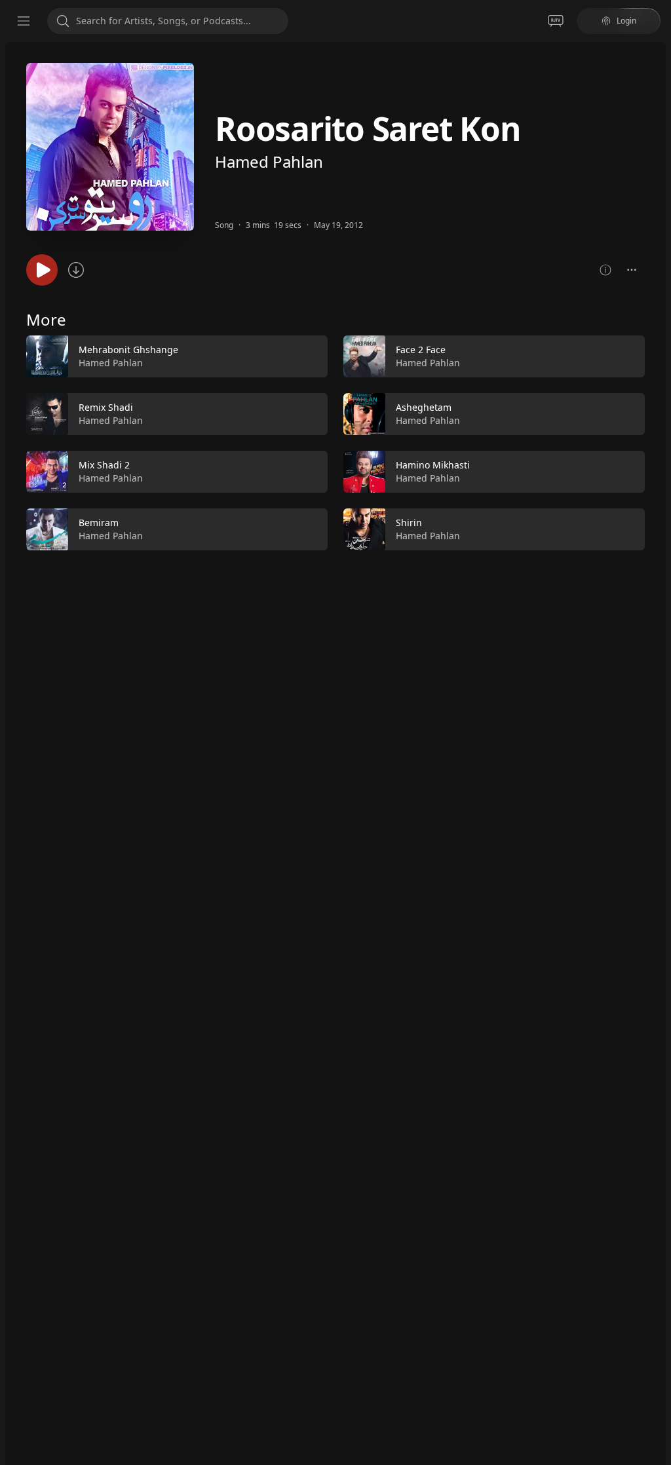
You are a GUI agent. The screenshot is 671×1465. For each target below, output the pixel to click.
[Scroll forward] (656, 440)
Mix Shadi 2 (104, 465)
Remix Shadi (106, 407)
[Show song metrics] (605, 270)
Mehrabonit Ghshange (128, 349)
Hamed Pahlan (269, 161)
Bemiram (99, 522)
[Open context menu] (632, 270)
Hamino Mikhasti (433, 465)
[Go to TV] (555, 20)
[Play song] (42, 270)
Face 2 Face (421, 349)
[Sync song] (76, 270)
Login (626, 20)
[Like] (309, 357)
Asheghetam (423, 407)
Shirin (409, 522)
